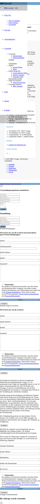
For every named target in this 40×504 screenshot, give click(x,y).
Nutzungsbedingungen (12, 296)
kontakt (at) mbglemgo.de (17, 145)
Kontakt (7, 110)
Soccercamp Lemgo (15, 79)
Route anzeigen (16, 184)
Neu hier (7, 30)
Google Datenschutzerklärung (29, 294)
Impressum (12, 168)
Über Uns (7, 15)
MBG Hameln (18, 86)
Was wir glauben (14, 21)
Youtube (11, 60)
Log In (11, 172)
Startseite (12, 164)
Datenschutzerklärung (13, 292)
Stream (6, 101)
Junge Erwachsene (19, 82)
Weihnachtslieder (18, 58)
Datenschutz (13, 170)
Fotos (6, 92)
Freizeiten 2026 (18, 77)
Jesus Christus (13, 23)
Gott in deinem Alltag (20, 73)
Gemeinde (7, 48)
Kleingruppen (17, 56)
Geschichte (12, 24)
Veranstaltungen (9, 39)
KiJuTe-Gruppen (18, 75)
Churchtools (13, 63)
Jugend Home (17, 67)
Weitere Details (5, 184)
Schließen (4, 303)
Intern (15, 69)
